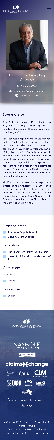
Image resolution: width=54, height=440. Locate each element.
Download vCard (29, 95)
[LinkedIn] (24, 333)
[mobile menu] (49, 8)
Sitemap (12, 429)
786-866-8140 (29, 86)
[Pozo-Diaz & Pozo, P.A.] (16, 8)
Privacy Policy (25, 429)
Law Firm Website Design (17, 432)
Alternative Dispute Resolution (23, 232)
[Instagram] (29, 333)
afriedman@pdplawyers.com (29, 90)
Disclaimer (40, 429)
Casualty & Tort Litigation (21, 236)
